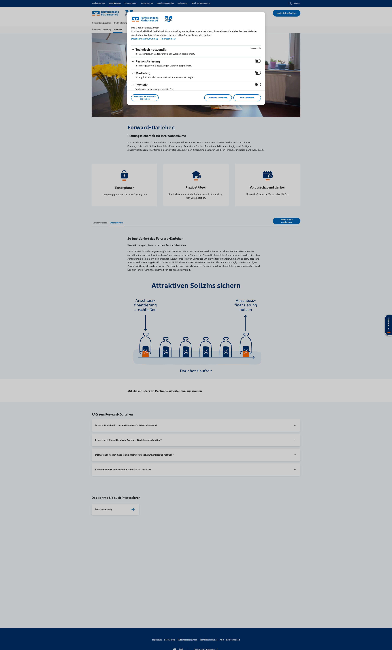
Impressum (166, 38)
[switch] (258, 61)
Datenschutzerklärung (143, 38)
